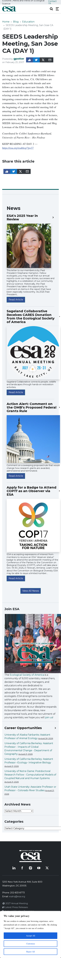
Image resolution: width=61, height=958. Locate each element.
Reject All (30, 951)
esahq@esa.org (17, 896)
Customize (30, 943)
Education (28, 21)
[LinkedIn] (14, 868)
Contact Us (52, 2)
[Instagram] (30, 868)
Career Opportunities (23, 728)
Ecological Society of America (27, 674)
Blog (16, 21)
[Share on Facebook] (29, 59)
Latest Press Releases (16, 907)
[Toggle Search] (51, 8)
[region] (30, 934)
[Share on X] (43, 59)
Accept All (30, 935)
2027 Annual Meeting (16, 903)
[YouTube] (39, 868)
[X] (47, 868)
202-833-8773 (17, 892)
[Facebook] (22, 868)
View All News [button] (30, 590)
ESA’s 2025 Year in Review (22, 217)
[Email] (49, 59)
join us (49, 717)
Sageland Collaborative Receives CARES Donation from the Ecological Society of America (30, 316)
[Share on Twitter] (36, 59)
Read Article (16, 299)
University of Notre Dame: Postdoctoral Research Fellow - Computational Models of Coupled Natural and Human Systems (30, 775)
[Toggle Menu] (57, 8)
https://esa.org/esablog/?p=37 (18, 148)
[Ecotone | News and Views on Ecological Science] (9, 9)
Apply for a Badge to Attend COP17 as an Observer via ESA (31, 491)
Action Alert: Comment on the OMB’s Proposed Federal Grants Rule (31, 407)
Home (5, 21)
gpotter (18, 58)
